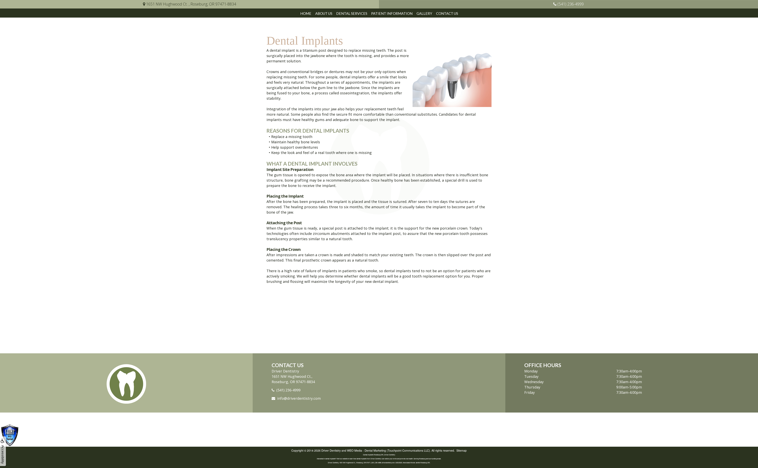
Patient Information (392, 13)
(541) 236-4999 (288, 390)
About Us (323, 13)
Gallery (424, 13)
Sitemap (461, 450)
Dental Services (351, 13)
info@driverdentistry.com (299, 398)
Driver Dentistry (331, 450)
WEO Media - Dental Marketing (366, 450)
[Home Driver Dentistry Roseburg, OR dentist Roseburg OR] (126, 384)
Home (305, 13)
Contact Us (447, 13)
